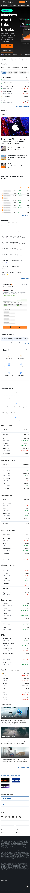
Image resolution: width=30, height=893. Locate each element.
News (3, 114)
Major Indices (12, 5)
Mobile (2, 827)
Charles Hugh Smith (15, 417)
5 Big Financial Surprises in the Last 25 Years (15, 393)
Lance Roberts (14, 409)
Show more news (24, 172)
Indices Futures (21, 5)
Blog (2, 824)
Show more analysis (24, 420)
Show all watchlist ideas (23, 767)
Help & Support (19, 829)
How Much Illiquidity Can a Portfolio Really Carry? (14, 400)
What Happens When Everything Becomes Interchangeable (14, 414)
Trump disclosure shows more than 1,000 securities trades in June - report (17, 157)
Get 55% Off (7, 46)
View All (27, 343)
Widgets (3, 832)
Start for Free (7, 50)
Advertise (18, 827)
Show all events (25, 278)
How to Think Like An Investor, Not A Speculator (16, 407)
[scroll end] (28, 59)
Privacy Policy (4, 880)
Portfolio (3, 829)
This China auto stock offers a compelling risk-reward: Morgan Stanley (16, 165)
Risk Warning (3, 885)
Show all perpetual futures (22, 106)
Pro (4, 167)
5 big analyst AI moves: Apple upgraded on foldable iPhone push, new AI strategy (13, 141)
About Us (18, 824)
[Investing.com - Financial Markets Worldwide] (8, 2)
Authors (18, 832)
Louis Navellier (14, 395)
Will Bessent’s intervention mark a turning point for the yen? (17, 148)
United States (4, 5)
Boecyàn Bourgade (15, 403)
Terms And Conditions (5, 875)
